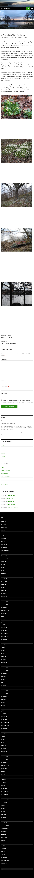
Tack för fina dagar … (11, 495)
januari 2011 (4, 719)
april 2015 (3, 590)
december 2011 (5, 690)
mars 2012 (3, 685)
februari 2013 (4, 662)
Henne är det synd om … (7, 336)
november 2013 (5, 636)
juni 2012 (3, 679)
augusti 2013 (4, 645)
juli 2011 (3, 702)
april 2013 (3, 656)
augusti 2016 (4, 561)
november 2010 (5, 725)
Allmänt (3, 467)
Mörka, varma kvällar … (11, 504)
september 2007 (5, 834)
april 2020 (3, 521)
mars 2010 (3, 748)
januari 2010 (4, 754)
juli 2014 (3, 616)
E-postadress (5, 386)
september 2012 (5, 676)
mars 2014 (3, 624)
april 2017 (3, 538)
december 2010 (5, 722)
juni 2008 (3, 808)
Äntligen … (3, 456)
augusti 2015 (4, 584)
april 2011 (3, 711)
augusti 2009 (4, 768)
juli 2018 (3, 530)
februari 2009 (4, 785)
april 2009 (3, 779)
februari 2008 (4, 820)
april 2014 (3, 622)
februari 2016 (4, 579)
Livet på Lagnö (4, 473)
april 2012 (3, 682)
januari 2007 (4, 857)
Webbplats (4, 393)
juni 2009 (3, 774)
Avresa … (3, 448)
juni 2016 (3, 567)
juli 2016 (3, 564)
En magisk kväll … (10, 498)
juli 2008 (3, 805)
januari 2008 (4, 823)
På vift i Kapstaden (5, 476)
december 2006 (5, 860)
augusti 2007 (4, 837)
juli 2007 (3, 840)
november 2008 (5, 794)
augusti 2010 (4, 734)
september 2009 (5, 765)
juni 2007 (3, 843)
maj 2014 (3, 619)
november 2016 (5, 553)
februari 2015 (4, 596)
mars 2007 (3, 851)
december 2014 (5, 601)
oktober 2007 (4, 831)
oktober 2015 (4, 581)
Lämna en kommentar (21, 37)
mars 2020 (3, 524)
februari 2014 (4, 627)
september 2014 (5, 610)
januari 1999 (4, 863)
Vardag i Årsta (4, 484)
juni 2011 (3, 705)
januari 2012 (4, 688)
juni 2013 (3, 650)
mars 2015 (3, 593)
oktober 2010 (4, 728)
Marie (12, 37)
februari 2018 (4, 533)
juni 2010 (3, 739)
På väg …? (3, 450)
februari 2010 (4, 751)
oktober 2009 (4, 762)
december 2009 (5, 757)
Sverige (3, 481)
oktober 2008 (4, 797)
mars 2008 (3, 817)
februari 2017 (4, 544)
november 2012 (5, 670)
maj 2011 (3, 708)
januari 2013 (4, 665)
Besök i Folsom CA (5, 470)
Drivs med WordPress (5, 876)
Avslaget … (3, 453)
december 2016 (5, 550)
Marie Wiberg (5, 8)
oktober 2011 (4, 696)
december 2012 (5, 668)
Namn (3, 380)
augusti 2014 (4, 613)
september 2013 (5, 642)
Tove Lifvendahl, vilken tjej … (8, 342)
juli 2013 (3, 647)
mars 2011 (3, 713)
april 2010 (3, 745)
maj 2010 (3, 742)
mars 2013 (3, 659)
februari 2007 (4, 854)
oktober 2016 (4, 556)
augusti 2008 (4, 802)
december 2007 (5, 825)
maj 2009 (3, 777)
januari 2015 (4, 599)
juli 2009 (3, 771)
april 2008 (3, 814)
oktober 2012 (4, 673)
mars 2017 (3, 541)
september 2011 (5, 699)
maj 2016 (3, 570)
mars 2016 (3, 576)
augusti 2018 (4, 527)
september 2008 (5, 800)
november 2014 (5, 604)
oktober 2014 (4, 607)
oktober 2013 (4, 639)
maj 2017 (3, 535)
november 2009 (5, 759)
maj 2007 (3, 846)
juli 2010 (3, 736)
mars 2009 (3, 782)
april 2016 (3, 573)
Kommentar (4, 359)
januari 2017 (4, 547)
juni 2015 (3, 587)
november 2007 (5, 828)
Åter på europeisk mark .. (7, 445)
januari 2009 (4, 788)
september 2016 (5, 558)
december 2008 (5, 791)
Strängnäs (4, 31)
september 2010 (5, 731)
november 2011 (5, 693)
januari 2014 (4, 630)
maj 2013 (3, 653)
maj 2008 (3, 811)
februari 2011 (4, 716)
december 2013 (5, 633)
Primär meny (32, 8)
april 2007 (3, 848)
